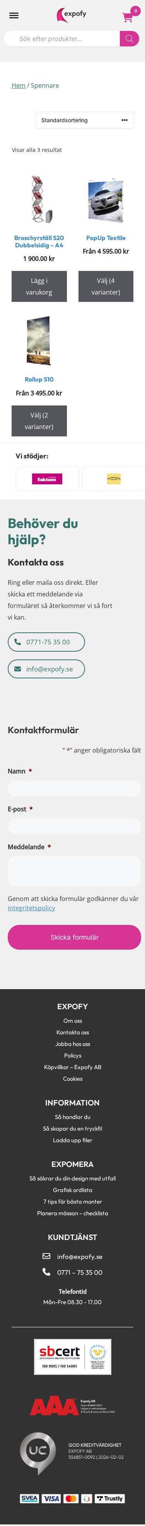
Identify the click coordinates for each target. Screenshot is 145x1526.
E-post (20, 809)
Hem (19, 85)
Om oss (72, 1020)
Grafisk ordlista (72, 1189)
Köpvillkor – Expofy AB (72, 1066)
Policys (72, 1055)
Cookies (72, 1078)
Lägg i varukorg (39, 286)
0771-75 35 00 (47, 641)
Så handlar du (72, 1116)
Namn (20, 771)
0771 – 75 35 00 (79, 1272)
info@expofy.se (49, 668)
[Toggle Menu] (14, 15)
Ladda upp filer (72, 1139)
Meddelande (29, 847)
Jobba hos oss (72, 1043)
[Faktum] (47, 478)
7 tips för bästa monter (72, 1201)
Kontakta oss (72, 1032)
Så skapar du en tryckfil (72, 1128)
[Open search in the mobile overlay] (71, 36)
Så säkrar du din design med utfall (72, 1178)
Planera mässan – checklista (72, 1212)
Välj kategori (31, 103)
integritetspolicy (31, 908)
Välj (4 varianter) (106, 286)
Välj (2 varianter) (39, 421)
